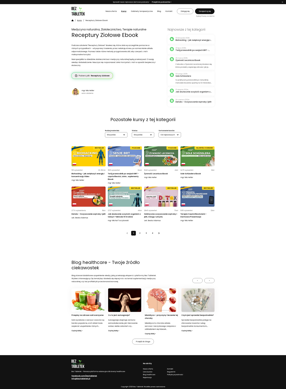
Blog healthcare (149, 374)
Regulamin (171, 372)
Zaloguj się (185, 11)
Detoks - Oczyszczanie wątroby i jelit (89, 214)
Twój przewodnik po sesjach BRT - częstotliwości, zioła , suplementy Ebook (123, 176)
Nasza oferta (148, 369)
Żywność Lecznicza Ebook (156, 173)
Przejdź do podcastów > (161, 2)
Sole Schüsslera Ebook (190, 173)
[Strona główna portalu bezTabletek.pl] (86, 11)
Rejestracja (147, 377)
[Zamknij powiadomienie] (282, 2)
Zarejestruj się (205, 11)
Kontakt (170, 369)
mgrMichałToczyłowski (118, 220)
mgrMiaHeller (78, 180)
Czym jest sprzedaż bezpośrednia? (161, 315)
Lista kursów (147, 372)
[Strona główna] (73, 20)
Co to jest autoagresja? (82, 315)
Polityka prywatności (175, 374)
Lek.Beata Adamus (80, 217)
